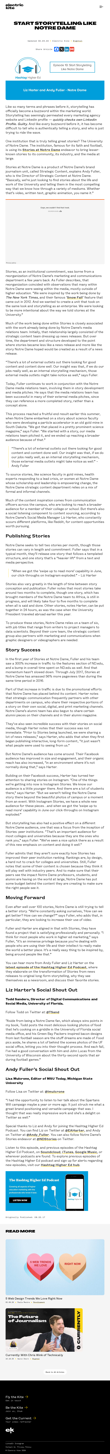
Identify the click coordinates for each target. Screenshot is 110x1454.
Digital (77, 41)
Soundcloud (50, 1152)
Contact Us (11, 1447)
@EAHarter (74, 1130)
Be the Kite (14, 1407)
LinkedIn (10, 1443)
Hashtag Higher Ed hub (60, 1165)
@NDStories (47, 1139)
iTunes (67, 1152)
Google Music (86, 1152)
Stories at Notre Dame (41, 149)
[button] (101, 6)
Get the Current (19, 1418)
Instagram (19, 1443)
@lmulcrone (54, 1091)
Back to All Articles (55, 1372)
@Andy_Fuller (37, 1134)
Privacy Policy (24, 1447)
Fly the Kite (15, 1397)
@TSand (52, 1012)
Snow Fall (75, 297)
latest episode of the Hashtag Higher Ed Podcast (46, 967)
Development (39, 1302)
